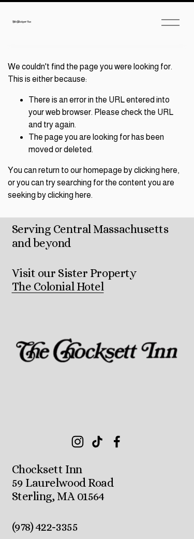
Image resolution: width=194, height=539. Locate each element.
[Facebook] (117, 441)
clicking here (155, 170)
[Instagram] (77, 441)
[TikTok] (97, 441)
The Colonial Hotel (58, 286)
